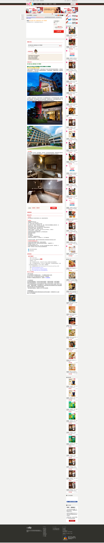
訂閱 (34, 0)
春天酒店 (30, 256)
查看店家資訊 (31, 250)
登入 (65, 0)
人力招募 (44, 536)
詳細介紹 (22, 16)
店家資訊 (22, 17)
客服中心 (38, 0)
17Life (28, 0)
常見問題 (64, 529)
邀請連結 (35, 15)
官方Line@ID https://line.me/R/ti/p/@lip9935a (40, 270)
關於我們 (42, 0)
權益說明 (22, 19)
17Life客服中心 (65, 530)
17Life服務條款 (47, 277)
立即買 (58, 31)
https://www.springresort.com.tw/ (37, 267)
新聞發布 (44, 530)
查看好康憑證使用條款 (33, 249)
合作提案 (64, 528)
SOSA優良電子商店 (56, 528)
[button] (76, 10)
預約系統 (44, 531)
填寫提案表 (72, 520)
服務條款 (44, 532)
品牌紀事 (44, 529)
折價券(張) (75, 0)
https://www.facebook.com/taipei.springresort (39, 268)
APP (31, 0)
